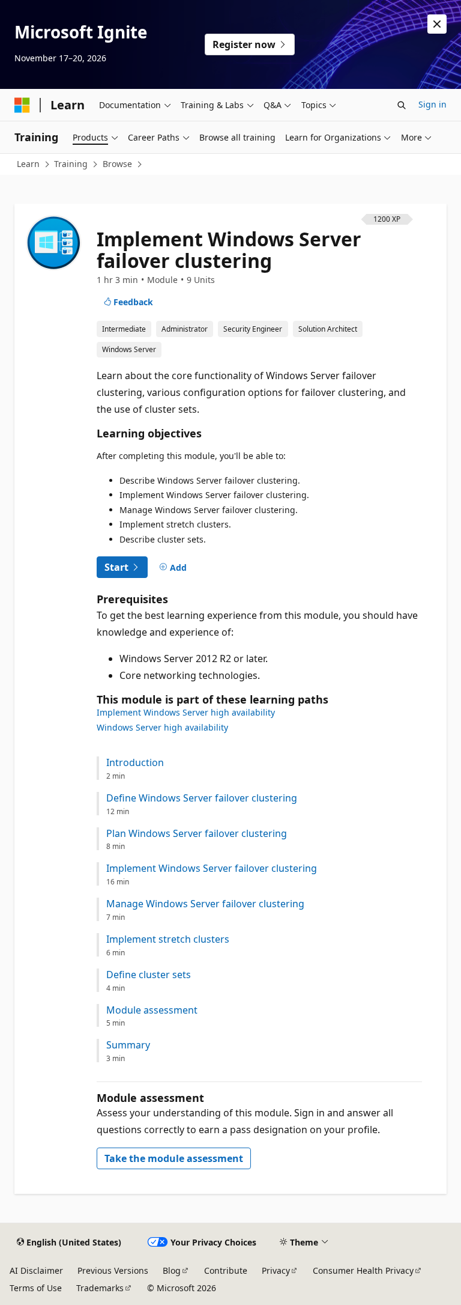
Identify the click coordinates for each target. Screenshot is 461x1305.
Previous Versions (112, 1270)
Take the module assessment (173, 1158)
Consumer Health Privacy (363, 1270)
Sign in (432, 104)
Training (71, 163)
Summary (128, 1045)
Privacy (276, 1270)
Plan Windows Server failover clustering (196, 833)
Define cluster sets (148, 975)
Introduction (135, 762)
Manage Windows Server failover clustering (205, 904)
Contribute (225, 1270)
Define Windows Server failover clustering (201, 798)
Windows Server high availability (162, 727)
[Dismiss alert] (437, 24)
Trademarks (100, 1288)
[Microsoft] (22, 105)
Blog (172, 1270)
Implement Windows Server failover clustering (211, 868)
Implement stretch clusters (167, 939)
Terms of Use (36, 1288)
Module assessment (151, 1010)
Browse (117, 163)
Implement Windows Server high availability (186, 712)
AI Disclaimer (36, 1270)
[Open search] (402, 105)
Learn (28, 163)
